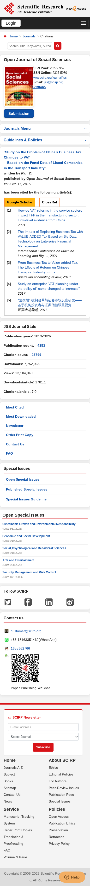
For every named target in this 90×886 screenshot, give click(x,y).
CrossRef (49, 202)
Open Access (59, 816)
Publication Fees (61, 794)
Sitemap (10, 788)
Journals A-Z (13, 767)
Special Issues (60, 801)
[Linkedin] (49, 602)
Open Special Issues (23, 479)
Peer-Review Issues (64, 788)
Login (11, 23)
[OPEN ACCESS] (76, 8)
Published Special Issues (26, 489)
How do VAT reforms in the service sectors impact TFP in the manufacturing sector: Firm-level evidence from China (50, 215)
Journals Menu (17, 128)
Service (11, 809)
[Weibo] (70, 602)
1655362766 (20, 648)
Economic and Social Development (26, 536)
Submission (19, 113)
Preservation (58, 830)
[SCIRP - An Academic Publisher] (33, 8)
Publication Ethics (62, 823)
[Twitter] (8, 602)
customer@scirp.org (26, 631)
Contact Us (15, 444)
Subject (9, 774)
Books (8, 781)
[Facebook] (28, 602)
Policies (57, 809)
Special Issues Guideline (26, 499)
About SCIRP (62, 760)
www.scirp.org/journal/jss (49, 77)
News (8, 801)
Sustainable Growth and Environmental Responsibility (39, 524)
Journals (29, 36)
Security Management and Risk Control (29, 572)
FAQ (9, 453)
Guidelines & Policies (23, 140)
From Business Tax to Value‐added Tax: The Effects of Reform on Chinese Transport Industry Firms (48, 267)
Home (13, 36)
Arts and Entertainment (18, 560)
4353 (41, 345)
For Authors (57, 781)
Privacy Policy (59, 843)
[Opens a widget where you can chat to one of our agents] (72, 878)
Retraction (56, 837)
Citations (39, 87)
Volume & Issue (15, 857)
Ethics (53, 767)
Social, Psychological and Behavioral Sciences (34, 548)
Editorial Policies (61, 774)
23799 (36, 355)
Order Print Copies (18, 830)
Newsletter (14, 426)
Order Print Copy (19, 435)
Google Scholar (19, 202)
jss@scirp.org (53, 82)
